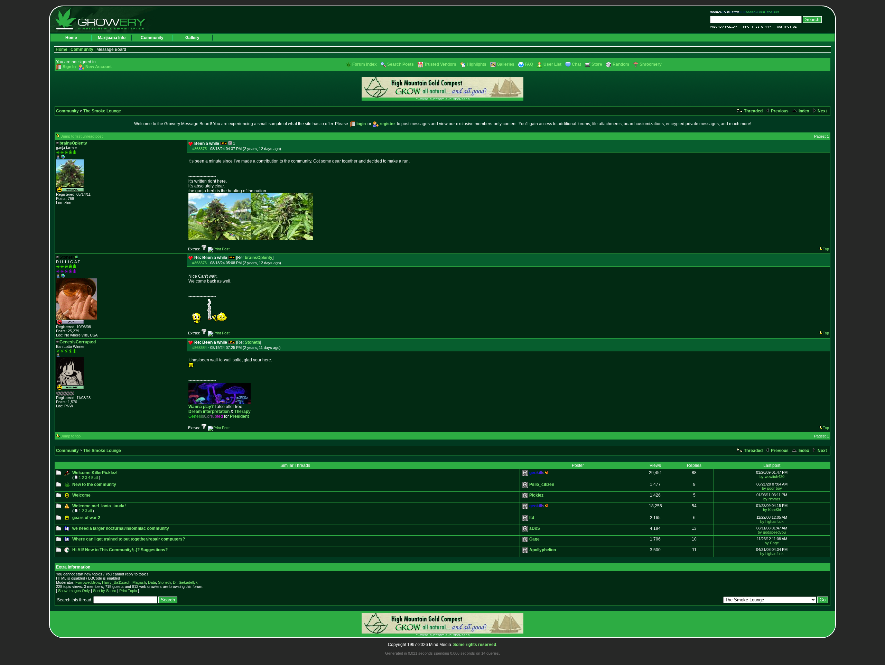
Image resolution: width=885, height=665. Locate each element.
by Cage (772, 543)
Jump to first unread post (82, 136)
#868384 (199, 347)
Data (152, 582)
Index (803, 111)
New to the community (94, 484)
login (361, 123)
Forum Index (364, 64)
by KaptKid (772, 510)
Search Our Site (726, 12)
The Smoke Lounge (102, 111)
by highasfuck (772, 521)
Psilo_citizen (541, 484)
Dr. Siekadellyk (185, 582)
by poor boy (772, 488)
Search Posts (400, 64)
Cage (534, 539)
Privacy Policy (725, 27)
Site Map (763, 27)
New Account (98, 66)
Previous (779, 111)
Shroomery (651, 64)
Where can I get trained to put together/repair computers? (128, 539)
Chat (576, 64)
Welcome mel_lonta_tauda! (99, 506)
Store (596, 64)
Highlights (476, 64)
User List (552, 64)
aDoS (534, 528)
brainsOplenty (258, 257)
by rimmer (771, 499)
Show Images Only (74, 591)
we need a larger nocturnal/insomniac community (120, 528)
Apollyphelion (542, 549)
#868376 (199, 263)
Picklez (536, 495)
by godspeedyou (772, 532)
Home (71, 37)
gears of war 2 (86, 517)
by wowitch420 (772, 476)
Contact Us (785, 27)
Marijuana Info (111, 37)
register (387, 123)
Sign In (69, 66)
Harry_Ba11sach (116, 582)
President (239, 416)
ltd (531, 517)
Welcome (81, 495)
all (96, 477)
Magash (139, 582)
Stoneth (252, 342)
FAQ (746, 27)
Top (826, 249)
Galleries (505, 64)
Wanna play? (201, 406)
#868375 (199, 149)
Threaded (753, 111)
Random (621, 64)
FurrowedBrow (87, 582)
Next (822, 111)
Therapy (242, 411)
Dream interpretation (209, 411)
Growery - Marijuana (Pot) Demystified (104, 19)
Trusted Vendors (440, 64)
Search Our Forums (761, 12)
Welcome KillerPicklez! (95, 472)
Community (152, 37)
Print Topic (128, 591)
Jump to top (71, 436)
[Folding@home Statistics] (70, 394)
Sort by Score (104, 591)
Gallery (192, 37)
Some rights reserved (474, 644)
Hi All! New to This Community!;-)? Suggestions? (120, 549)
